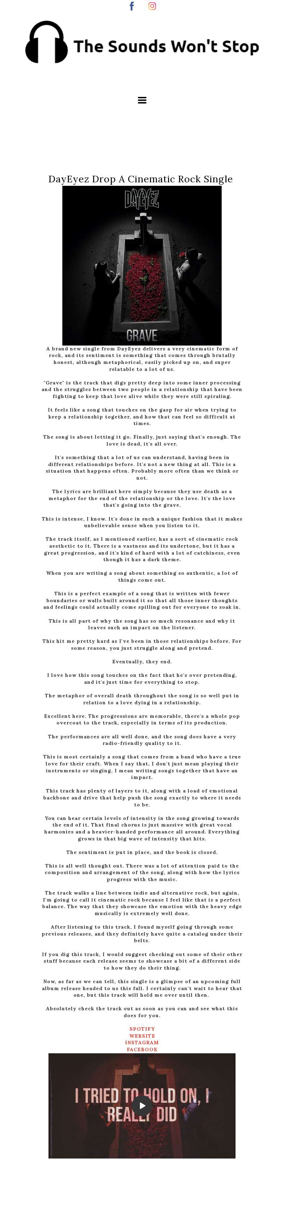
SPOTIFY (142, 1029)
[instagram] (152, 6)
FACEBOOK (142, 1049)
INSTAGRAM (142, 1042)
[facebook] (132, 6)
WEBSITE (142, 1036)
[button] (142, 100)
